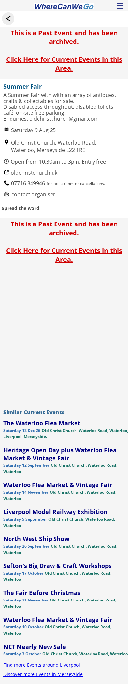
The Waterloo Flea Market (41, 423)
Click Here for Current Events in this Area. (64, 64)
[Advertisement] (64, 335)
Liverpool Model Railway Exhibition (55, 512)
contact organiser (33, 194)
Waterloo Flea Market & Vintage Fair (57, 485)
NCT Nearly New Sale (34, 646)
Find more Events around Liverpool (41, 665)
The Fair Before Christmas (41, 593)
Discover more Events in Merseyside (43, 674)
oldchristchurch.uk (34, 172)
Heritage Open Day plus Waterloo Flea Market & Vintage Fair (60, 454)
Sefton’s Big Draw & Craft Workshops (57, 566)
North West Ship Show (36, 539)
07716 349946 (28, 183)
